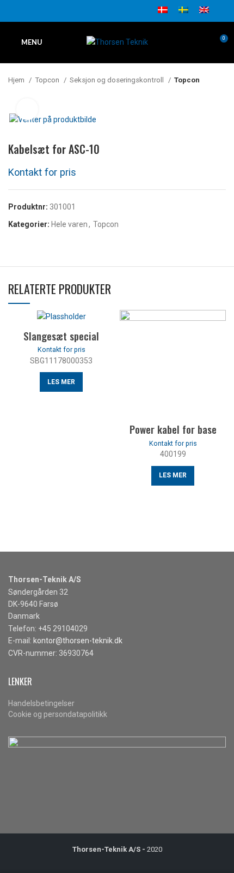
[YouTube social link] (52, 11)
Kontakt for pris (42, 172)
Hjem (17, 80)
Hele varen (69, 224)
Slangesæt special (61, 335)
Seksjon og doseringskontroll (117, 80)
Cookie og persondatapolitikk (57, 714)
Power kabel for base (173, 428)
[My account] (222, 11)
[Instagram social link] (39, 11)
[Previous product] (198, 96)
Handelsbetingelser (41, 703)
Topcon (48, 80)
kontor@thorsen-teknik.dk (77, 640)
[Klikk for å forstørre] (27, 109)
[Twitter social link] (27, 11)
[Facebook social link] (14, 11)
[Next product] (220, 96)
